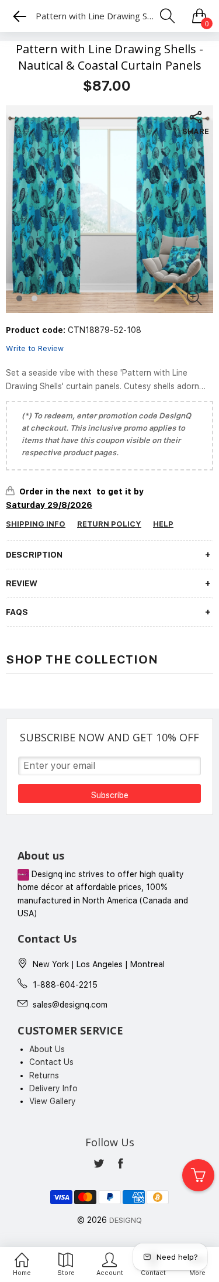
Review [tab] (21, 583)
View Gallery (52, 1101)
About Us (47, 1049)
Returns (44, 1075)
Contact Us (51, 1062)
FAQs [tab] (17, 612)
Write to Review (35, 348)
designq (125, 1220)
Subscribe (109, 795)
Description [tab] (34, 555)
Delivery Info (53, 1088)
